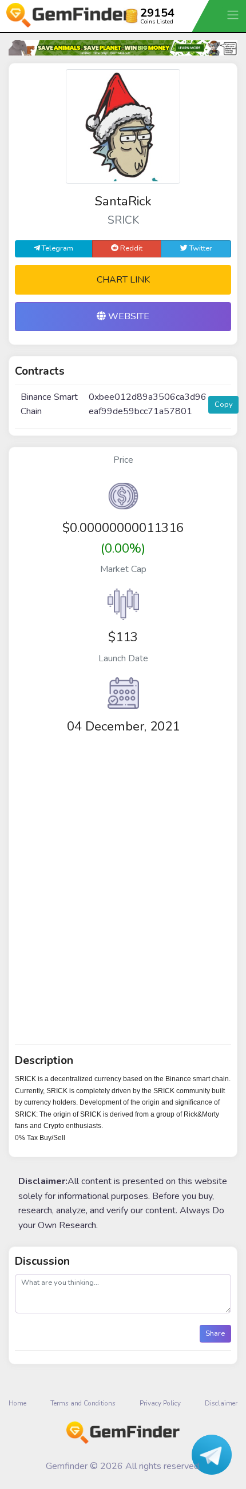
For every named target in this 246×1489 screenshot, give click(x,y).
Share (215, 1333)
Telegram (56, 248)
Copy (224, 404)
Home (17, 1403)
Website (127, 316)
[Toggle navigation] (234, 14)
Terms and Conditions (83, 1403)
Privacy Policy (160, 1403)
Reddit (130, 248)
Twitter (200, 248)
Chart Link (123, 279)
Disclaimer (221, 1403)
